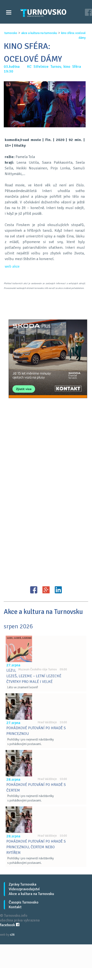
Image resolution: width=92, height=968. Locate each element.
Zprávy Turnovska (22, 884)
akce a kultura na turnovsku (39, 33)
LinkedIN (58, 589)
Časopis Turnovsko (23, 902)
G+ (46, 589)
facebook (8, 925)
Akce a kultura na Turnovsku (31, 893)
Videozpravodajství (24, 889)
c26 (12, 935)
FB (33, 589)
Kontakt (15, 907)
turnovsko (10, 33)
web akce (12, 266)
